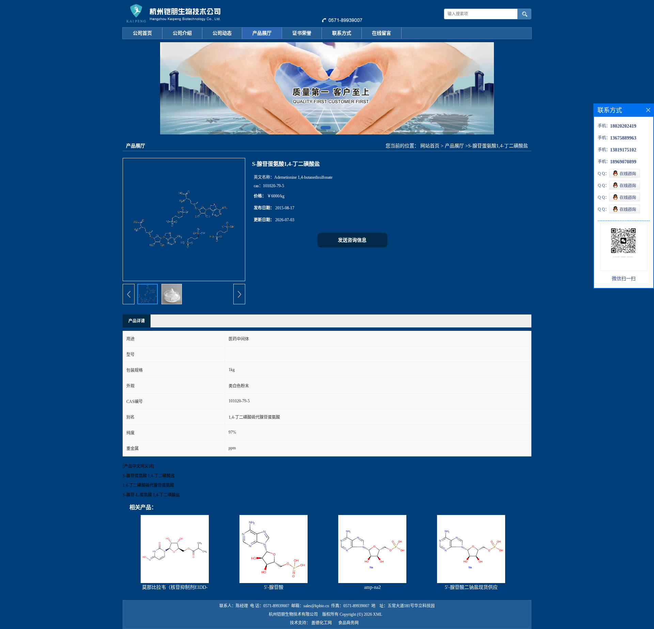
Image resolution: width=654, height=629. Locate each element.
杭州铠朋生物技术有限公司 (293, 614)
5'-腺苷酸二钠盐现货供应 (471, 587)
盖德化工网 (321, 622)
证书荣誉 (301, 33)
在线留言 (381, 33)
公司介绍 (182, 33)
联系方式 (341, 33)
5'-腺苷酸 (273, 587)
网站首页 (429, 145)
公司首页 (142, 33)
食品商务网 (348, 622)
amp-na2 (372, 587)
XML (377, 614)
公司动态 (222, 33)
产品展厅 (261, 33)
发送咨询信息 (352, 240)
